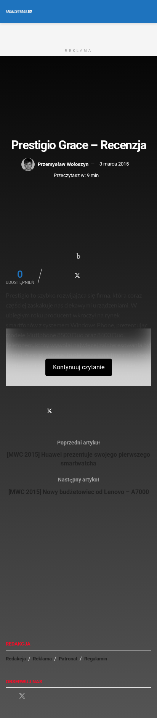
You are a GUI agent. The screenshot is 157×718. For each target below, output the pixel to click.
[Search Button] (148, 11)
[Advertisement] (78, 32)
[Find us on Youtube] (35, 696)
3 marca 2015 (114, 164)
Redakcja (16, 659)
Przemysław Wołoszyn (63, 164)
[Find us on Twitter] (22, 696)
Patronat (68, 659)
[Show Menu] (134, 11)
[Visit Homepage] (19, 11)
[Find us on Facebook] (8, 696)
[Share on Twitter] (77, 275)
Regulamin (95, 659)
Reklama (42, 659)
